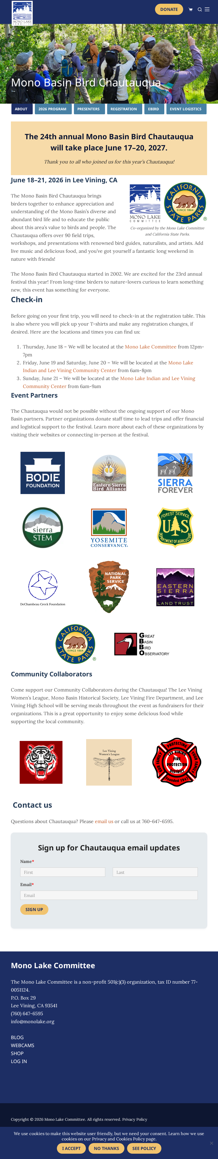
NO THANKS (106, 1148)
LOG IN (19, 1061)
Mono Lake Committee (151, 347)
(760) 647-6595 (27, 1013)
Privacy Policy (134, 1119)
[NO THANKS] (211, 1143)
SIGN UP (34, 909)
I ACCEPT (71, 1148)
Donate (169, 9)
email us (104, 821)
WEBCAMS (22, 1045)
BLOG (17, 1037)
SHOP (17, 1053)
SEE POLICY (144, 1148)
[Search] (200, 9)
